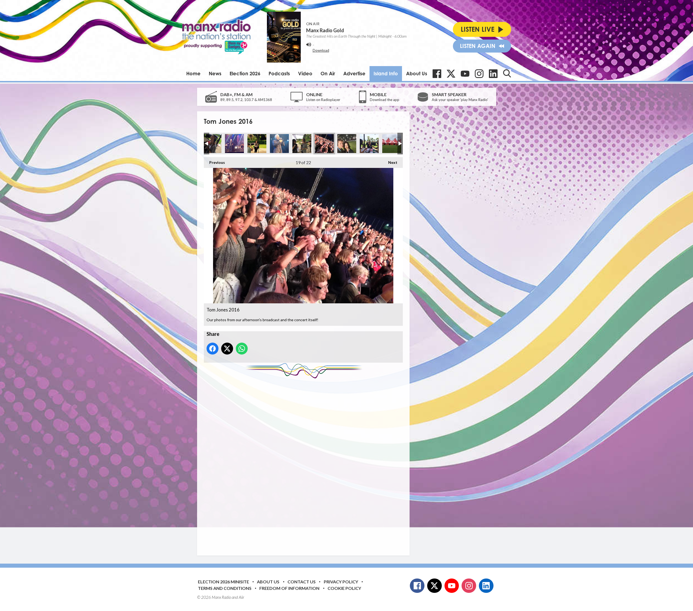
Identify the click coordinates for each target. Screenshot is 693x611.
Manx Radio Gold (325, 30)
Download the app (384, 100)
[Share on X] (227, 349)
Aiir (241, 597)
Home (193, 73)
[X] (451, 73)
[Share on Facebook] (212, 349)
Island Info (386, 73)
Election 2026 (245, 73)
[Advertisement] (305, 463)
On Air (328, 73)
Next (390, 162)
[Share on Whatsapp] (242, 349)
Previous (214, 162)
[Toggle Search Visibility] (507, 73)
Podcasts (279, 73)
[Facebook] (437, 73)
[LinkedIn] (493, 73)
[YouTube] (465, 73)
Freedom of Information (289, 588)
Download (321, 50)
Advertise (354, 73)
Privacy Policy (341, 581)
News (215, 73)
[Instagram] (479, 73)
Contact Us (301, 581)
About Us (416, 73)
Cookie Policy (344, 588)
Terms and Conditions (224, 588)
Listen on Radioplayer (323, 100)
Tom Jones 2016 (211, 143)
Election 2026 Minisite (223, 581)
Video (305, 73)
